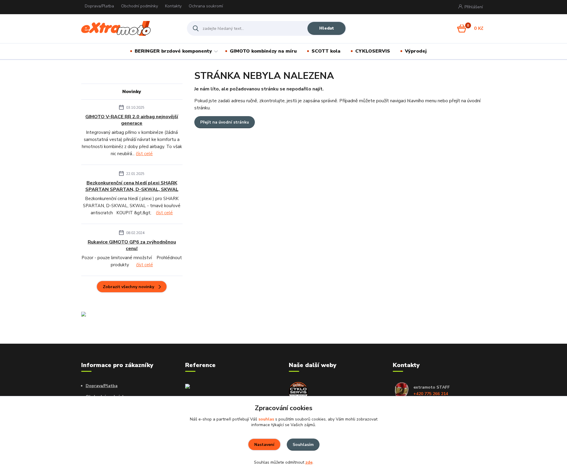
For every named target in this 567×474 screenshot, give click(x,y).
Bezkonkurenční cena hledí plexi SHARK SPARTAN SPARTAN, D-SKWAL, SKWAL (131, 186)
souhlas (266, 419)
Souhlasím (303, 444)
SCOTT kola (326, 51)
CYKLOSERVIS (372, 51)
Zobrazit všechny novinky (128, 287)
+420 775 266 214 (430, 394)
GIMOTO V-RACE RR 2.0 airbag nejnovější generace (131, 119)
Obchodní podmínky (139, 6)
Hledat (326, 28)
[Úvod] (129, 28)
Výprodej (416, 51)
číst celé (144, 154)
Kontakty (173, 6)
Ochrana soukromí (206, 6)
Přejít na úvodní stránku (224, 122)
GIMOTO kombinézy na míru (263, 51)
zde (308, 462)
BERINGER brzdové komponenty (173, 51)
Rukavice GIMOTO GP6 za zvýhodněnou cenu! (132, 245)
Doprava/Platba (99, 6)
